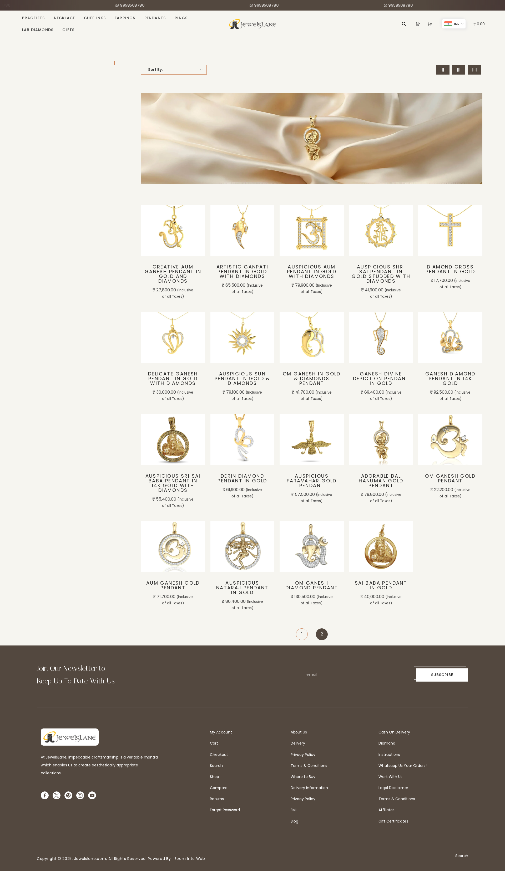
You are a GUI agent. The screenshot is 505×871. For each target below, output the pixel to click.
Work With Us (390, 776)
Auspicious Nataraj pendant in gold (242, 588)
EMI (293, 810)
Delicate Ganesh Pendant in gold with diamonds (173, 378)
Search (216, 765)
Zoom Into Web (188, 858)
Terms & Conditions (309, 765)
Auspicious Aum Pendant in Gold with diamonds (311, 272)
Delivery (298, 743)
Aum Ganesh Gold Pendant (173, 585)
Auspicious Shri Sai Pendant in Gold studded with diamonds (381, 274)
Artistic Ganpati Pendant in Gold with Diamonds (242, 272)
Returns (217, 798)
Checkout (219, 754)
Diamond (386, 743)
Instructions (389, 754)
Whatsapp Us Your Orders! (402, 765)
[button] (430, 24)
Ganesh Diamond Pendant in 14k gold (450, 378)
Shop (214, 776)
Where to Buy (303, 776)
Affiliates (386, 810)
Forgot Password (225, 810)
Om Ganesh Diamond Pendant (311, 585)
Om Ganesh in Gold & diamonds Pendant (312, 378)
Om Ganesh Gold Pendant (450, 478)
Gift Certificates (393, 821)
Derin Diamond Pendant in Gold (242, 478)
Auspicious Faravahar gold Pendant (312, 481)
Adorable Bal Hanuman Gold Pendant (381, 481)
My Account (221, 732)
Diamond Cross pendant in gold (450, 269)
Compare (219, 787)
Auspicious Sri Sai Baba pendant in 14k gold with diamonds (173, 483)
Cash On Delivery (394, 732)
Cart (214, 743)
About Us (299, 732)
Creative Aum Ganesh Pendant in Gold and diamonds (173, 274)
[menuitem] (34, 17)
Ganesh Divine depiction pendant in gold (381, 378)
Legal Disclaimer (393, 787)
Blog (294, 821)
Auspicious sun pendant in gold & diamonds (242, 378)
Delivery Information (309, 787)
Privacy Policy (303, 754)
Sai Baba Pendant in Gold (381, 585)
